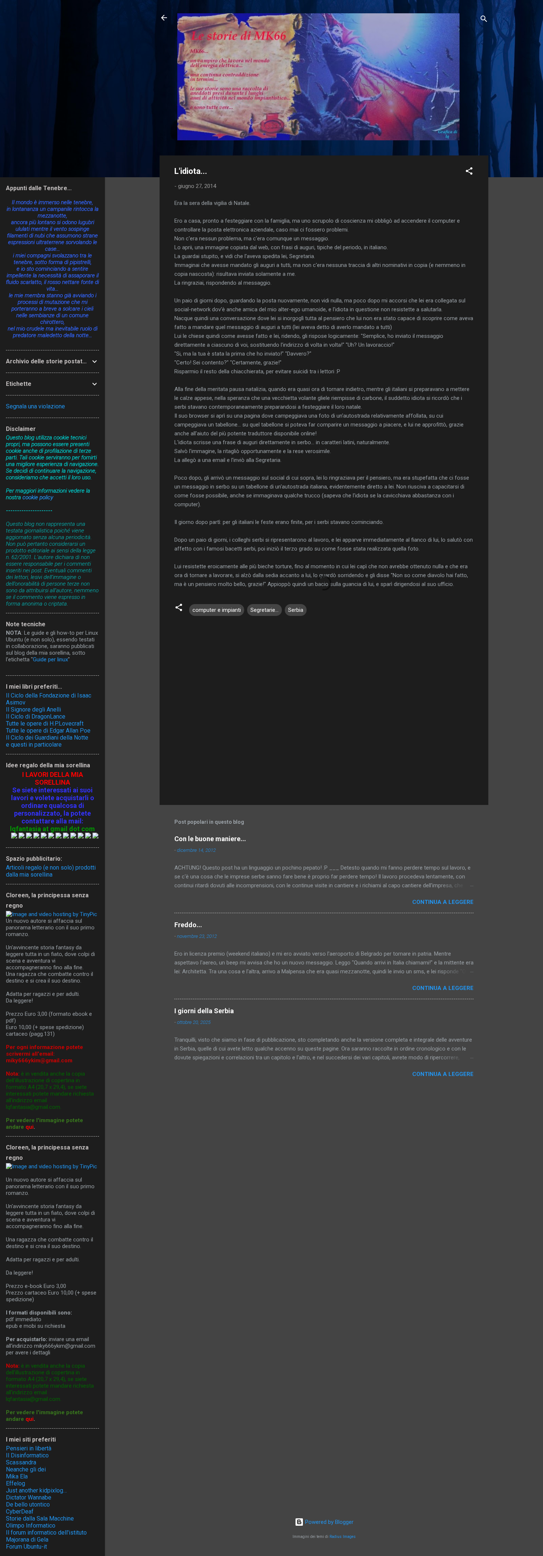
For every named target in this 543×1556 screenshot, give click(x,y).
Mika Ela (17, 1476)
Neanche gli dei (26, 1469)
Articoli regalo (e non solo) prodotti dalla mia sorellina (51, 871)
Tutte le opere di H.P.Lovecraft (44, 723)
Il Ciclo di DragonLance (35, 716)
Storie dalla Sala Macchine (40, 1518)
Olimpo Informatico (30, 1525)
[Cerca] (483, 20)
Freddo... (188, 925)
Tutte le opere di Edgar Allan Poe (48, 730)
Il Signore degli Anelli (33, 709)
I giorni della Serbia (204, 1011)
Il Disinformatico (27, 1455)
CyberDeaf (20, 1511)
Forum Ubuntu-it (26, 1546)
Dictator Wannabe (28, 1497)
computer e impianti (216, 610)
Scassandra (21, 1462)
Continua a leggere (443, 902)
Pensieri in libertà (28, 1448)
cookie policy (38, 497)
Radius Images (342, 1536)
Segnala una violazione (35, 406)
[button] (469, 172)
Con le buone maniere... (210, 839)
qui (29, 1127)
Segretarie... (264, 610)
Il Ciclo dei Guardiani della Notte (47, 737)
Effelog (15, 1483)
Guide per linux (50, 659)
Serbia (295, 610)
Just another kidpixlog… (36, 1490)
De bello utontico (28, 1504)
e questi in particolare (34, 744)
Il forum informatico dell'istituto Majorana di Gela (46, 1536)
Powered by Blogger (329, 1522)
